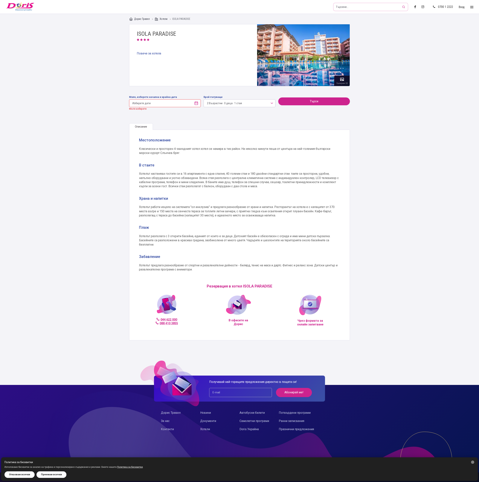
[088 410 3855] (166, 306)
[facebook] (416, 7)
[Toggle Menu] (471, 7)
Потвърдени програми (295, 412)
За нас (165, 421)
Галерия (303, 55)
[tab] (141, 126)
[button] (473, 462)
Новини (205, 412)
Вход (462, 7)
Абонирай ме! (293, 392)
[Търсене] (404, 7)
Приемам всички (51, 474)
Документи (208, 421)
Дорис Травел (142, 18)
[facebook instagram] (424, 7)
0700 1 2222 (445, 7)
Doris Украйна (249, 429)
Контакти (167, 429)
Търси (314, 101)
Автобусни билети (252, 412)
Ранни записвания (291, 421)
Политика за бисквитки (130, 467)
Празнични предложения (296, 429)
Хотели (163, 18)
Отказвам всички (19, 474)
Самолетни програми (254, 421)
